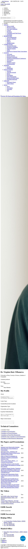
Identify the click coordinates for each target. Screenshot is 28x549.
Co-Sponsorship (11, 64)
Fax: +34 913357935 (9, 536)
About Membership (11, 37)
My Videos (23, 96)
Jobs (8, 90)
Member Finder (10, 43)
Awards (9, 67)
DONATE (22, 538)
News (8, 86)
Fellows (9, 41)
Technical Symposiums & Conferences (16, 58)
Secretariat (9, 34)
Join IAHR (7, 4)
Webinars (9, 61)
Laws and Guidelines (12, 29)
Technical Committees (12, 47)
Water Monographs (11, 76)
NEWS (5, 85)
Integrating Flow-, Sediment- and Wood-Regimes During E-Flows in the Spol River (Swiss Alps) (10, 453)
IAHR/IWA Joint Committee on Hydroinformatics (13, 436)
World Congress (11, 55)
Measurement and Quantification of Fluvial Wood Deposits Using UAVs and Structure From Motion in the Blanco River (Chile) (10, 481)
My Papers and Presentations (13, 96)
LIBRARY (6, 81)
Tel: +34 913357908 (9, 534)
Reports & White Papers (13, 78)
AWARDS (6, 65)
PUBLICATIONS (8, 69)
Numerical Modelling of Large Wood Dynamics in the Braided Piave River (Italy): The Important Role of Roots (10, 486)
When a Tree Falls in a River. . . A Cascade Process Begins (9, 461)
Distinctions (10, 68)
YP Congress (10, 60)
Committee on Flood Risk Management (10, 435)
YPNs (8, 50)
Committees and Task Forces (14, 33)
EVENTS (6, 53)
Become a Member (11, 39)
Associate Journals (11, 72)
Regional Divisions (11, 46)
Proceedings (10, 75)
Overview (3, 96)
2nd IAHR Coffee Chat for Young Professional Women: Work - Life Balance (9, 498)
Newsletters (10, 88)
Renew (8, 40)
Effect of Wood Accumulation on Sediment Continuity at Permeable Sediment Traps (9, 458)
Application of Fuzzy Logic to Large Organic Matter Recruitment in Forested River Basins (10, 465)
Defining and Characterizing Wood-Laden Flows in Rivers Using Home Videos (10, 476)
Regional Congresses (12, 57)
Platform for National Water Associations (17, 51)
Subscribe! (9, 89)
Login (2, 4)
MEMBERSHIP (8, 36)
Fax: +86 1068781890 (9, 525)
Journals (9, 71)
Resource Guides (11, 27)
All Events (9, 54)
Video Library (10, 83)
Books (8, 74)
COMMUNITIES (8, 44)
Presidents (9, 32)
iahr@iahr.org (5, 1)
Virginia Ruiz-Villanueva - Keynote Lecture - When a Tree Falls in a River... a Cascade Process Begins (11, 502)
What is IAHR (10, 26)
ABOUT (6, 25)
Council (9, 30)
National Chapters (11, 48)
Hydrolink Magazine (12, 79)
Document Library (11, 82)
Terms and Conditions (14, 547)
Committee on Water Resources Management (12, 438)
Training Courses (11, 62)
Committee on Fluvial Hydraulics (9, 433)
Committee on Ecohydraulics (8, 431)
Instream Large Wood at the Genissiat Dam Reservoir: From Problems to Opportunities (10, 448)
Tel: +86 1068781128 (9, 524)
